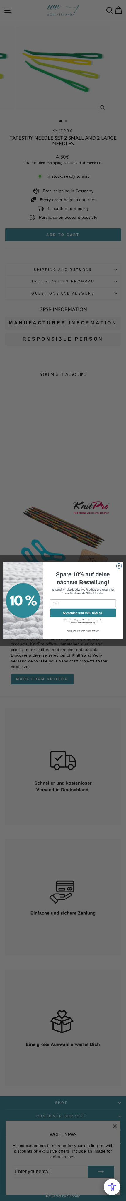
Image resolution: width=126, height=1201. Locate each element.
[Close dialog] (119, 565)
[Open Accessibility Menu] (112, 1187)
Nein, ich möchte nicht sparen (83, 631)
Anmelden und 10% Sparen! (83, 612)
